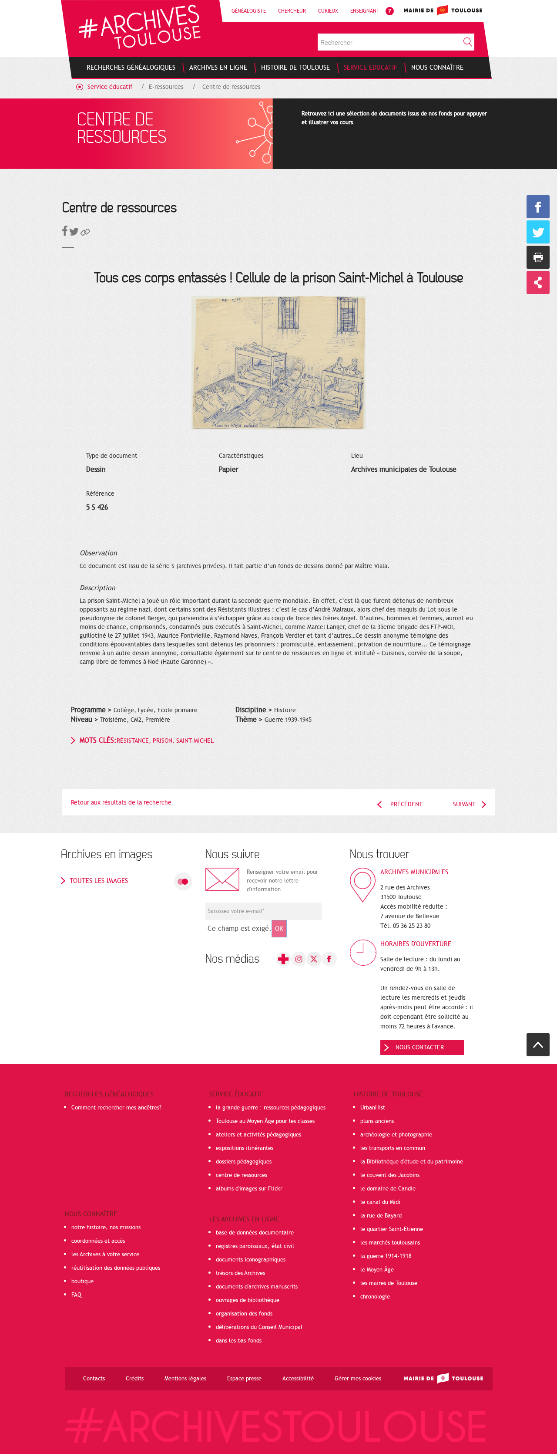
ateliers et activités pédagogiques (258, 1134)
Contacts (94, 1378)
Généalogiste (249, 11)
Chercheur (292, 11)
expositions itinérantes (244, 1148)
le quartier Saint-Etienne (391, 1229)
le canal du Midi (380, 1202)
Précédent (406, 804)
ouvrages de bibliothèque (247, 1300)
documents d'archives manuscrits (257, 1286)
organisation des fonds (244, 1313)
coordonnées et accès (98, 1241)
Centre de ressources (231, 87)
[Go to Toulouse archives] (139, 26)
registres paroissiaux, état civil (255, 1246)
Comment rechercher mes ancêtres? (116, 1107)
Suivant (464, 804)
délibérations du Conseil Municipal (259, 1327)
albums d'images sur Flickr (249, 1188)
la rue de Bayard (381, 1215)
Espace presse (244, 1378)
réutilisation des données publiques (115, 1268)
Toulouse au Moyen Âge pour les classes (265, 1121)
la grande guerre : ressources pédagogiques (270, 1107)
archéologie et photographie (396, 1134)
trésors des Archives (240, 1273)
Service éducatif (109, 87)
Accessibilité (298, 1378)
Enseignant (364, 11)
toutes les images (99, 881)
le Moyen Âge (377, 1269)
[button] (85, 233)
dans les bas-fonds (239, 1340)
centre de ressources (241, 1175)
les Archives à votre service (105, 1254)
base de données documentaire (255, 1232)
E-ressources (166, 87)
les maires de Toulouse (388, 1283)
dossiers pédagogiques (244, 1161)
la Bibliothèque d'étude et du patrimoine (411, 1161)
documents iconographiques (250, 1259)
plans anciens (377, 1121)
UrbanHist (372, 1107)
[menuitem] (131, 67)
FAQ (76, 1295)
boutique (82, 1281)
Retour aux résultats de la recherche (121, 802)
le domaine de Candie (388, 1188)
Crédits (135, 1378)
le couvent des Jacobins (389, 1175)
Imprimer (538, 257)
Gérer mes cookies (358, 1378)
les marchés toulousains (390, 1242)
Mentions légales (185, 1378)
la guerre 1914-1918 (386, 1256)
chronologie (375, 1296)
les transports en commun (392, 1148)
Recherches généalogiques (109, 1094)
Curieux (328, 11)
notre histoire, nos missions (106, 1227)
